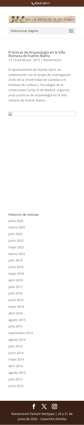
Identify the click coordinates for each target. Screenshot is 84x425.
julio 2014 (15, 346)
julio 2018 (15, 260)
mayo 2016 (16, 306)
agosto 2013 (17, 373)
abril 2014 (15, 366)
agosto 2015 (17, 320)
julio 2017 (15, 287)
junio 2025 (15, 221)
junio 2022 (15, 240)
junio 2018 (15, 267)
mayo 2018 (16, 273)
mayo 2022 (16, 247)
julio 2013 (15, 379)
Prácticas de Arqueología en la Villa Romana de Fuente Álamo (36, 54)
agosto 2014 (17, 340)
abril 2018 (15, 280)
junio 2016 (15, 300)
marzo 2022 (16, 254)
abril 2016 (15, 313)
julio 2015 (15, 326)
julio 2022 (15, 234)
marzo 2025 (16, 227)
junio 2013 (15, 386)
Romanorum (52, 60)
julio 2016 (15, 293)
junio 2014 (15, 353)
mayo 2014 (16, 359)
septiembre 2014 (20, 333)
